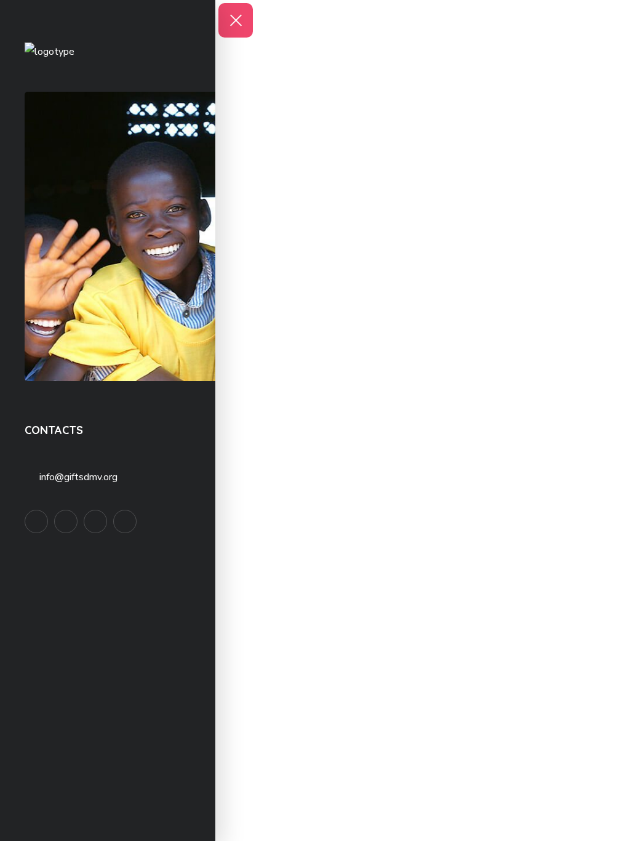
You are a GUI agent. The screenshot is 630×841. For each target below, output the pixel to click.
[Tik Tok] (95, 521)
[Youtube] (125, 521)
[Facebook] (36, 521)
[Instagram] (66, 521)
